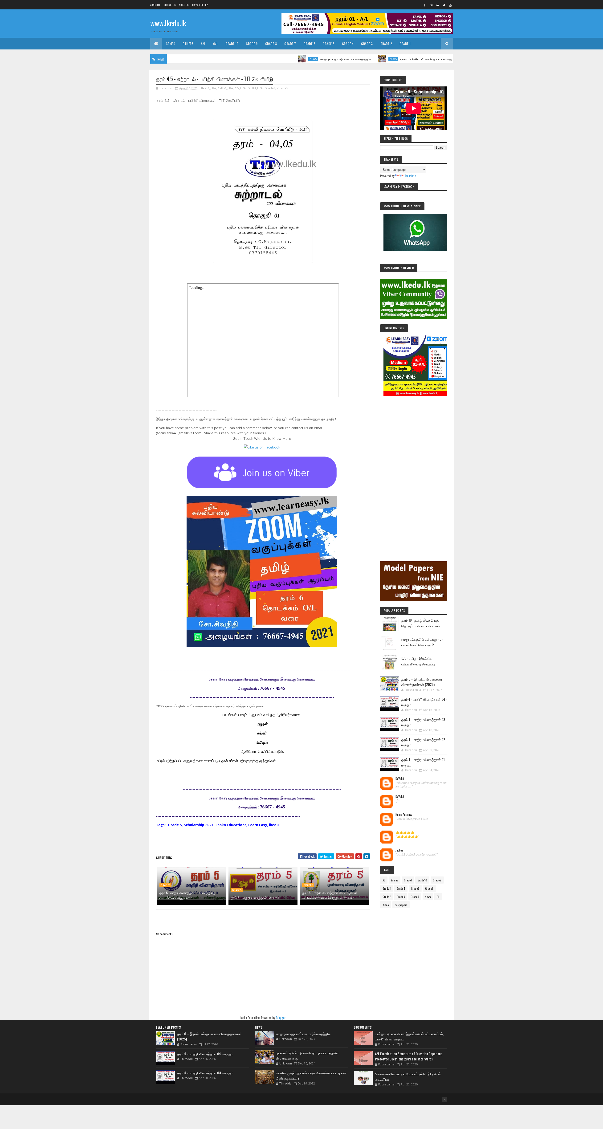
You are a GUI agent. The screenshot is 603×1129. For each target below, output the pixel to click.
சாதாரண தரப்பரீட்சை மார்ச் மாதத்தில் (303, 58)
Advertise (155, 5)
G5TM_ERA (255, 88)
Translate (410, 175)
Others (188, 43)
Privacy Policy (200, 5)
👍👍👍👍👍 (404, 832)
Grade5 (282, 88)
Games (170, 43)
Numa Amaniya (403, 814)
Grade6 (429, 888)
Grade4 (270, 88)
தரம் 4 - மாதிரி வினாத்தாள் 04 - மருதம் (205, 1053)
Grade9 (415, 897)
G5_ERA (240, 88)
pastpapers (401, 905)
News (271, 59)
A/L (203, 43)
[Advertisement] (413, 472)
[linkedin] (437, 5)
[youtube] (450, 5)
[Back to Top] (444, 1099)
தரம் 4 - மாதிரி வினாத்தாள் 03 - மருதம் (205, 1072)
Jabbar (399, 850)
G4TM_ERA (225, 88)
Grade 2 (386, 43)
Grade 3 (367, 43)
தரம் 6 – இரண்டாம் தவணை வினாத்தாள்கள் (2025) (421, 682)
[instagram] (431, 5)
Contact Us (169, 5)
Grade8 (401, 897)
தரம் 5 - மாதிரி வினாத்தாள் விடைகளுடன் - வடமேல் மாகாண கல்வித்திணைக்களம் (330, 895)
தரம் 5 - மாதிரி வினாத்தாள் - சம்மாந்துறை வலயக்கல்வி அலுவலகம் (187, 895)
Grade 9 (252, 43)
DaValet (399, 779)
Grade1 (408, 880)
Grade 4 (348, 43)
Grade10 (422, 880)
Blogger (280, 1017)
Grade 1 (405, 43)
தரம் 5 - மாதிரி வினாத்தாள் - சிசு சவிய (256, 897)
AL (384, 880)
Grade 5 (328, 43)
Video (386, 905)
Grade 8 (271, 43)
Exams (394, 880)
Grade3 (387, 888)
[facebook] (425, 5)
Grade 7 (290, 43)
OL (438, 897)
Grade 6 (309, 43)
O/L (215, 43)
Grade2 (437, 880)
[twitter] (444, 5)
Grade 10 (231, 43)
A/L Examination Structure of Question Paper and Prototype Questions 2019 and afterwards (408, 1056)
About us (183, 5)
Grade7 (387, 897)
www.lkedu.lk (168, 23)
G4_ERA (210, 88)
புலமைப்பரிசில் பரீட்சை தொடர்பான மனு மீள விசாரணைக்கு (397, 58)
